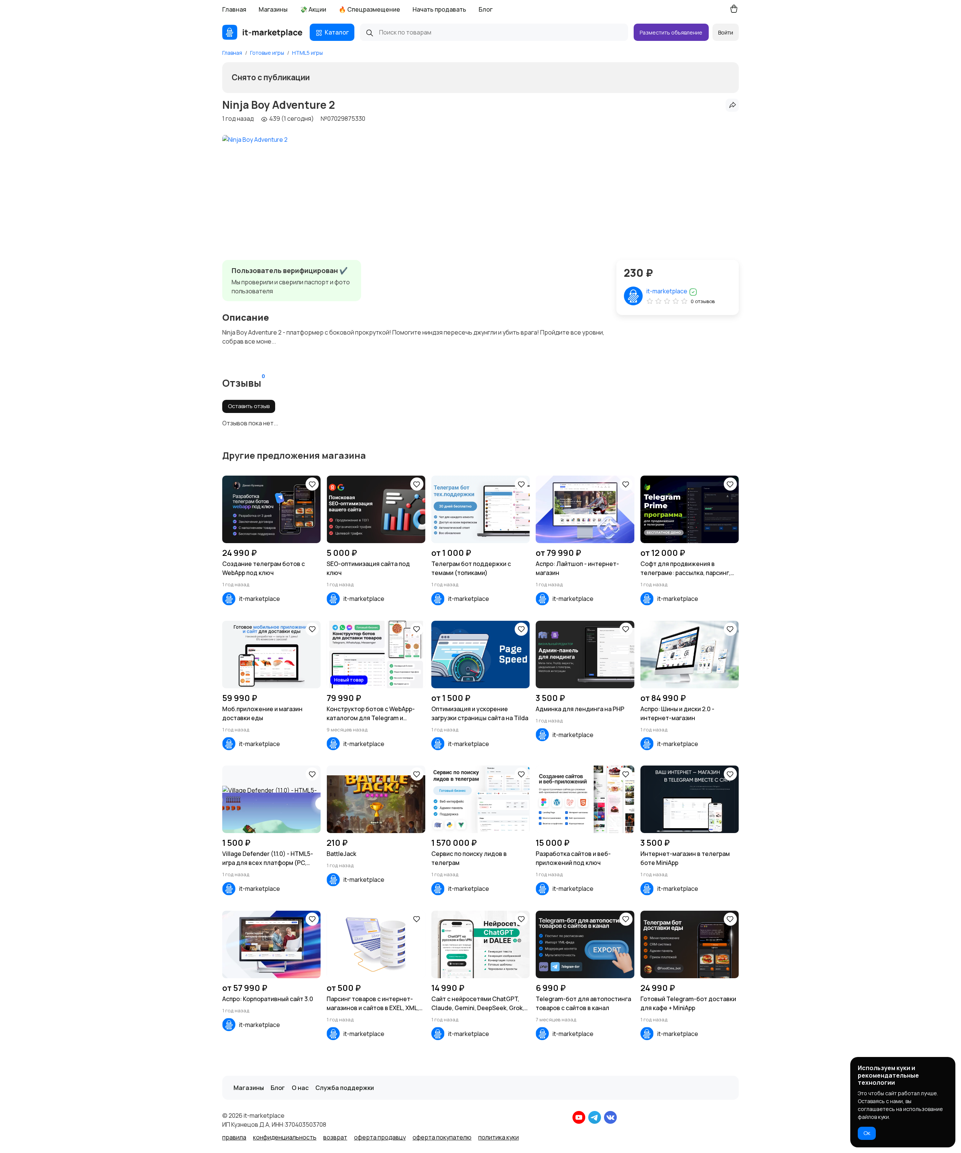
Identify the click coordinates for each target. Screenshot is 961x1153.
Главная (234, 9)
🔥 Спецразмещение (369, 9)
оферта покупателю (442, 1137)
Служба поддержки (344, 1088)
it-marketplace (667, 291)
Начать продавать (439, 9)
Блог (486, 9)
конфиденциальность (284, 1137)
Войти (725, 32)
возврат (335, 1137)
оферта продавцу (380, 1137)
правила (234, 1137)
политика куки (498, 1137)
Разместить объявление (671, 32)
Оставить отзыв (249, 406)
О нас (300, 1088)
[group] (255, 190)
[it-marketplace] (262, 32)
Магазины (273, 9)
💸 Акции (313, 9)
